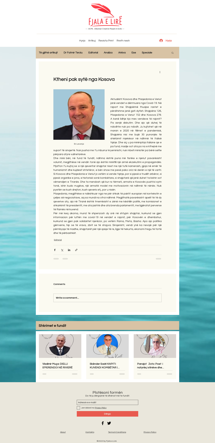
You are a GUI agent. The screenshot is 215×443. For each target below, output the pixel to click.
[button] (172, 52)
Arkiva (122, 52)
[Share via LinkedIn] (69, 250)
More (161, 52)
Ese (133, 52)
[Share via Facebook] (54, 250)
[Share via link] (76, 250)
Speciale (147, 52)
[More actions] (160, 72)
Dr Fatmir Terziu (73, 52)
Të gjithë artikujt (48, 52)
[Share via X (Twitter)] (62, 250)
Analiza (108, 52)
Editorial (93, 52)
